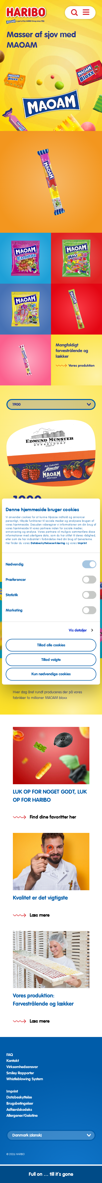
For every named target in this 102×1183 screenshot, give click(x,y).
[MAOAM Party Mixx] (25, 309)
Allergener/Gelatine (22, 1115)
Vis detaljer (78, 630)
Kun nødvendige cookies (51, 674)
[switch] (89, 580)
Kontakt (12, 1060)
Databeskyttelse (19, 1097)
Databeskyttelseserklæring (48, 543)
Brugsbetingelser (19, 1103)
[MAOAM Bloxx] (51, 182)
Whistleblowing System (24, 1079)
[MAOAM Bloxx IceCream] (25, 360)
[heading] (51, 774)
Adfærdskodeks (19, 1109)
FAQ (9, 1054)
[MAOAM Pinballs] (76, 309)
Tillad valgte (51, 659)
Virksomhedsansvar (22, 1066)
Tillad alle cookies (51, 645)
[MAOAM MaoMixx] (76, 258)
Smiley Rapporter (20, 1073)
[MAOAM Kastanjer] (25, 258)
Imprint (82, 543)
